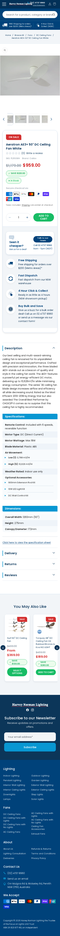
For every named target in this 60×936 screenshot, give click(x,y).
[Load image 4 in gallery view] (47, 119)
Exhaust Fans (38, 833)
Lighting (9, 769)
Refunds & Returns (41, 848)
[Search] (53, 14)
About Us (8, 848)
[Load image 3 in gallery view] (34, 119)
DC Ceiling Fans (44, 35)
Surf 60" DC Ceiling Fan (17, 640)
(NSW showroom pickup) (32, 298)
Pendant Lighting (12, 780)
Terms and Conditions (43, 853)
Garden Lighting (40, 780)
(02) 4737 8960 (37, 3)
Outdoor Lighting (40, 775)
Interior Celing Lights (14, 789)
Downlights (9, 794)
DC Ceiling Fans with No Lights (14, 826)
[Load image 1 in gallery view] (7, 119)
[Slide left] (3, 119)
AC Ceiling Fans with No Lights (42, 821)
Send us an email (18, 878)
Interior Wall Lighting (14, 785)
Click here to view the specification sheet (26, 542)
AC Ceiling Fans (11, 832)
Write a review (34, 153)
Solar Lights (37, 799)
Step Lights (37, 794)
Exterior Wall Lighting (42, 785)
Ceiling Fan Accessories (38, 828)
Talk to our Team (42, 239)
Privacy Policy (38, 858)
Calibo (33, 158)
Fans (30, 35)
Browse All (19, 35)
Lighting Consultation (14, 853)
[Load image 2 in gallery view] (21, 119)
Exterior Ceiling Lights (42, 789)
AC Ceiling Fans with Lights (42, 815)
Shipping (26, 205)
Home (8, 35)
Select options (17, 672)
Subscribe (30, 747)
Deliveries (8, 858)
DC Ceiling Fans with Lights (14, 819)
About (7, 842)
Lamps (6, 799)
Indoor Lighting (11, 775)
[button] (54, 4)
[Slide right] (51, 119)
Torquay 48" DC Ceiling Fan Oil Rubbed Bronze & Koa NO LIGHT (45, 643)
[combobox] (30, 14)
